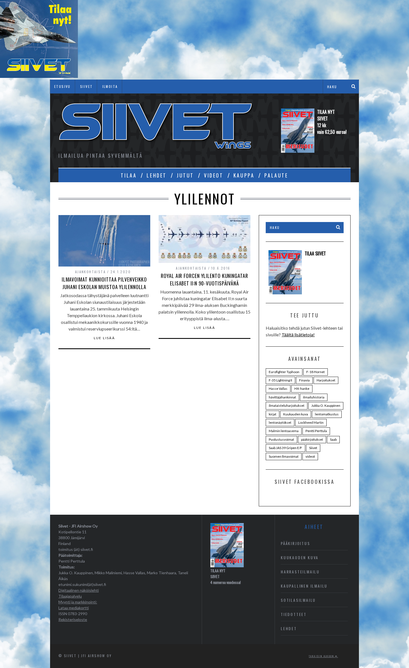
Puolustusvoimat (281, 439)
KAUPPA (244, 175)
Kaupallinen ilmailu (304, 586)
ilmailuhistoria (313, 397)
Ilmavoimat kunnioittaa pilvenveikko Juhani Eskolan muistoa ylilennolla (104, 283)
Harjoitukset (326, 380)
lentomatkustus (327, 414)
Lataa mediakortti (73, 607)
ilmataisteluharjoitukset (286, 405)
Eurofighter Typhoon (284, 372)
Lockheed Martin (311, 422)
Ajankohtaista (90, 271)
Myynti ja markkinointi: (77, 602)
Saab (333, 439)
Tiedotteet (294, 614)
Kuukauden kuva (295, 414)
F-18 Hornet (315, 372)
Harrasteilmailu (300, 572)
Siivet (313, 448)
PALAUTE (276, 175)
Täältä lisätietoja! (298, 334)
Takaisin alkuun (322, 656)
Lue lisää (104, 338)
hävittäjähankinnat (282, 397)
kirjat (272, 414)
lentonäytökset (280, 422)
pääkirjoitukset (312, 439)
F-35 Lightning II (280, 380)
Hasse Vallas (278, 388)
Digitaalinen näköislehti (78, 590)
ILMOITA (110, 86)
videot (310, 456)
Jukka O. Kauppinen (325, 405)
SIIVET (86, 86)
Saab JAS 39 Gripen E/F (285, 448)
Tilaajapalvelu (70, 596)
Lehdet (289, 628)
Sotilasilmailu (298, 600)
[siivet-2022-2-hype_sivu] (39, 76)
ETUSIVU (62, 86)
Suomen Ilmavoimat (284, 456)
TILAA (129, 175)
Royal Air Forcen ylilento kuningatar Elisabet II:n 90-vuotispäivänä (204, 279)
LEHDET (157, 175)
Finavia (304, 380)
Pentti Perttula (316, 431)
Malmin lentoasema (284, 431)
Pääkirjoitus (295, 543)
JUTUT (185, 175)
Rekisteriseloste (72, 619)
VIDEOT (213, 175)
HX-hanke (301, 388)
